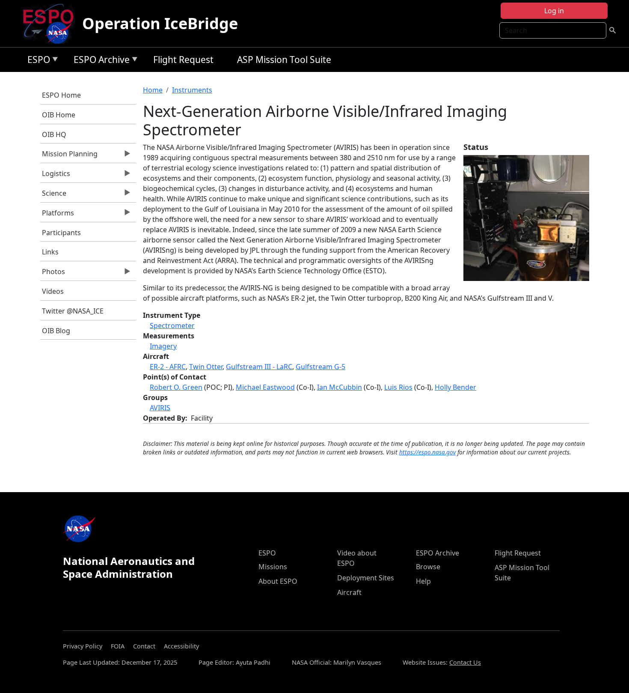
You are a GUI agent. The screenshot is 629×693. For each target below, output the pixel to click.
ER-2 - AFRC (168, 366)
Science (53, 195)
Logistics (55, 175)
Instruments (192, 90)
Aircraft (349, 592)
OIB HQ (54, 134)
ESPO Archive (99, 61)
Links (50, 252)
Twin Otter (206, 366)
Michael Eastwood (265, 387)
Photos (52, 274)
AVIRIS (160, 407)
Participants (61, 232)
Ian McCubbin (339, 387)
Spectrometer (172, 325)
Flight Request (183, 60)
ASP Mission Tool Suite (284, 60)
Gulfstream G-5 (320, 366)
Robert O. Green (176, 387)
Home (153, 90)
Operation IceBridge (160, 23)
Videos (53, 291)
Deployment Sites (365, 577)
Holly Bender (455, 387)
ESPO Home (61, 95)
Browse (428, 566)
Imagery (163, 346)
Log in (554, 10)
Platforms (57, 215)
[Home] (51, 23)
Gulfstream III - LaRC (259, 366)
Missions (272, 566)
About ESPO (277, 581)
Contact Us (465, 662)
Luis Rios (398, 387)
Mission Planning (69, 156)
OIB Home (58, 114)
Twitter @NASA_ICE (73, 311)
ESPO (36, 61)
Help (423, 581)
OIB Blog (56, 330)
